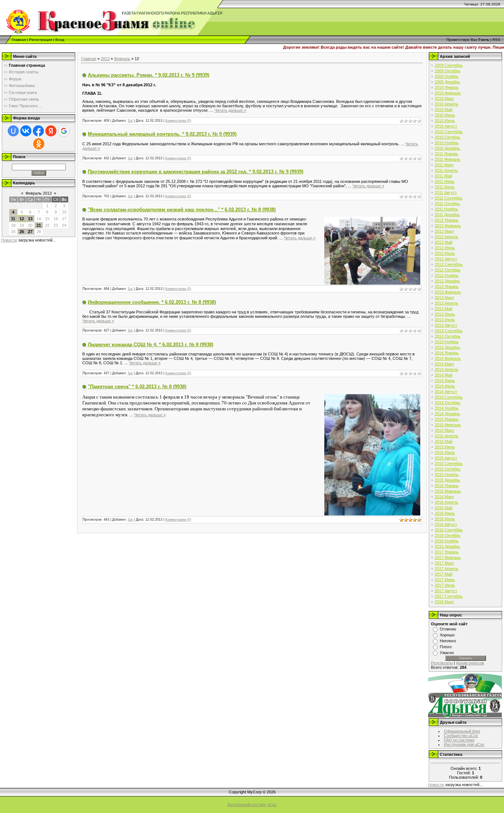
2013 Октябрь (447, 336)
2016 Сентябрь (449, 530)
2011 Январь (446, 154)
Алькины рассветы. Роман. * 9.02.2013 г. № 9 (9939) (148, 75)
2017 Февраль (448, 557)
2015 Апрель (446, 436)
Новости (9, 240)
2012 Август (446, 259)
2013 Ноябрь (447, 342)
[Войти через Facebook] (38, 130)
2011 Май (443, 176)
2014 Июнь (445, 380)
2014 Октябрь (447, 402)
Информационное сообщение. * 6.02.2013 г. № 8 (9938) (152, 302)
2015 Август (446, 458)
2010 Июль (445, 120)
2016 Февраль (448, 491)
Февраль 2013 (38, 193)
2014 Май (443, 375)
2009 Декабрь (447, 82)
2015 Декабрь (447, 480)
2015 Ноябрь (447, 474)
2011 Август (446, 192)
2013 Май (443, 308)
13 (30, 218)
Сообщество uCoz (461, 735)
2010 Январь (447, 87)
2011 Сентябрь (448, 198)
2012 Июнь (445, 248)
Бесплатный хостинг (247, 804)
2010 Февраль (448, 93)
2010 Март (444, 98)
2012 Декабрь (447, 281)
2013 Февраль (448, 292)
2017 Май (443, 574)
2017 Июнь (445, 579)
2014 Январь (447, 353)
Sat (130, 120)
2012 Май (443, 242)
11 (13, 218)
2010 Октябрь (447, 137)
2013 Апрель (446, 303)
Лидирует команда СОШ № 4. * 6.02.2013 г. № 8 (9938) (150, 344)
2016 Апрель (446, 502)
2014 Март (444, 364)
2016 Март (444, 496)
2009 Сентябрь (449, 65)
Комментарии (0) (178, 120)
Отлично (448, 629)
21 (39, 225)
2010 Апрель (446, 104)
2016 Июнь (445, 513)
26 (22, 231)
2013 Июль (445, 319)
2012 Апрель (446, 236)
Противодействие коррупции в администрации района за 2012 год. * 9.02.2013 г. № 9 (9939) (195, 171)
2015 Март (444, 430)
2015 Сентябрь (449, 463)
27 (30, 231)
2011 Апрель (446, 170)
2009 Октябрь (447, 71)
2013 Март (444, 297)
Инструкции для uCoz (464, 744)
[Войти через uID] (13, 130)
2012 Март (444, 231)
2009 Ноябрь (447, 76)
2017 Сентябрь (449, 596)
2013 (105, 58)
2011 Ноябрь (446, 209)
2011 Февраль (447, 159)
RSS (496, 40)
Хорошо (447, 635)
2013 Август (446, 325)
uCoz (272, 804)
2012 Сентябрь (449, 264)
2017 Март (444, 563)
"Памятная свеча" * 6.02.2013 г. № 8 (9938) (137, 386)
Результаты (442, 663)
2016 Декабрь (447, 546)
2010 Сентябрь (449, 131)
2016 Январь (447, 485)
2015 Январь (447, 419)
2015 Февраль (448, 425)
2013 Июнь (445, 314)
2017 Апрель (446, 568)
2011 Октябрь (447, 203)
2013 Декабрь (447, 347)
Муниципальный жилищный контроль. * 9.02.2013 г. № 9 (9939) (162, 134)
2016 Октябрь (447, 535)
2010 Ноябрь (447, 142)
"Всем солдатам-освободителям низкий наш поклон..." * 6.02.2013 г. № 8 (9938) (182, 209)
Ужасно (447, 652)
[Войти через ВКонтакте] (25, 130)
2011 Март (444, 165)
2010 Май (443, 109)
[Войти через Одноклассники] (38, 143)
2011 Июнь (445, 181)
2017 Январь (447, 552)
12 (22, 218)
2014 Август (446, 391)
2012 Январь (447, 220)
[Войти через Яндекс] (50, 130)
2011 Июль (445, 187)
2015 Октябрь (447, 469)
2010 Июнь (445, 115)
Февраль (122, 58)
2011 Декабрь (447, 214)
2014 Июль (445, 386)
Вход (59, 40)
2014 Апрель (446, 369)
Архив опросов (470, 663)
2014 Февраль (448, 358)
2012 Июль (445, 253)
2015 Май (443, 441)
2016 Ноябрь (447, 541)
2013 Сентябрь (449, 331)
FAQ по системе (459, 740)
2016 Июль (445, 519)
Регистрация (40, 40)
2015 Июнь (445, 447)
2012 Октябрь (447, 270)
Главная (19, 40)
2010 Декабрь (447, 148)
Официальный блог (462, 731)
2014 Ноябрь (447, 408)
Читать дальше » (230, 110)
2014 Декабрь (447, 413)
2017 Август (446, 590)
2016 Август (446, 524)
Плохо (446, 647)
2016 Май (443, 507)
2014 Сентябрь (449, 397)
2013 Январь (447, 286)
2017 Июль (445, 585)
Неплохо (448, 641)
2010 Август (446, 126)
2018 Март (444, 602)
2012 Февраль (448, 225)
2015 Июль (445, 452)
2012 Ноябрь (447, 275)
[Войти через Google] (64, 131)
